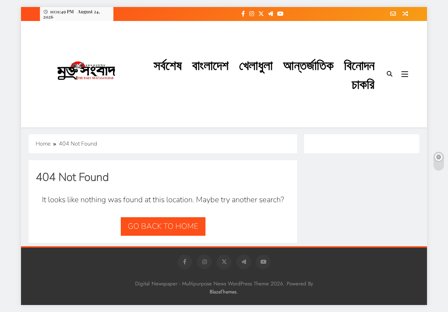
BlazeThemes (223, 291)
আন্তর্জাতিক (308, 64)
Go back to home (163, 226)
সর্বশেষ (168, 64)
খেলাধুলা (256, 64)
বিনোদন (359, 64)
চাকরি (363, 83)
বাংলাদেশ (210, 64)
